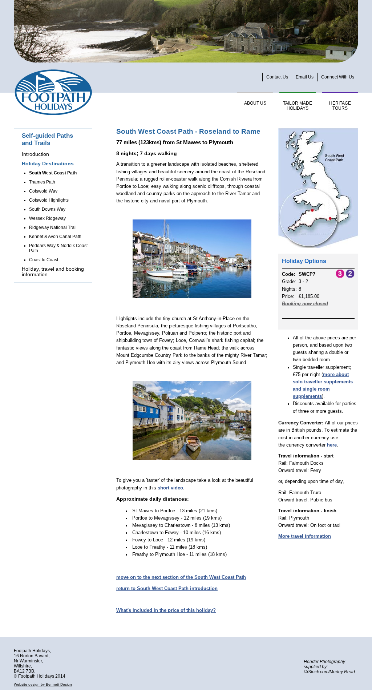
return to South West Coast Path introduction (167, 588)
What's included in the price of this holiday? (166, 610)
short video (170, 488)
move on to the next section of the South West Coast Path (181, 577)
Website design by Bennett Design (43, 684)
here (332, 445)
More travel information (304, 536)
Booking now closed (305, 303)
